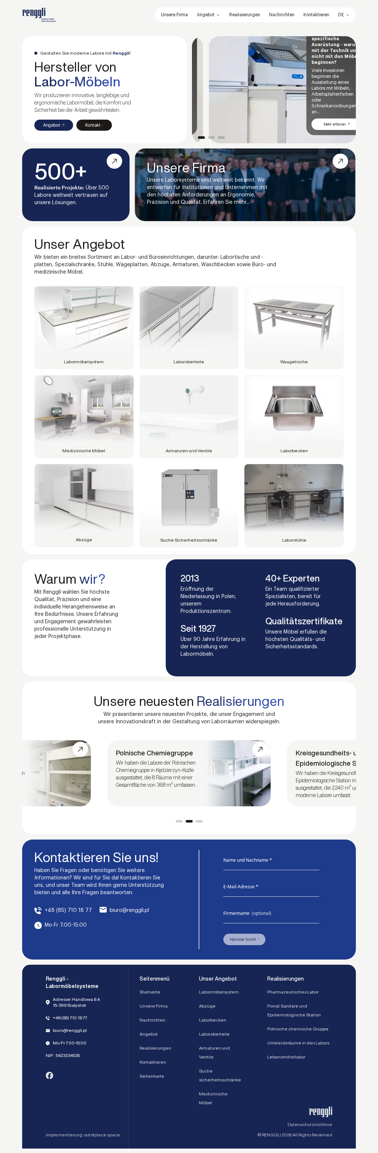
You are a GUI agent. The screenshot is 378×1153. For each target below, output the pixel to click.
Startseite (150, 991)
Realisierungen (155, 1048)
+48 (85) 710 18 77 (68, 910)
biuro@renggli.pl (129, 910)
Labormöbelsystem (219, 991)
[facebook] (49, 1075)
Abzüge (207, 1005)
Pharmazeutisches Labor (293, 991)
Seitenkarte (152, 1076)
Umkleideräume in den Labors (298, 1042)
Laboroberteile (214, 1034)
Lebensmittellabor (286, 1056)
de (341, 15)
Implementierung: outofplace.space (83, 1134)
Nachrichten (152, 1020)
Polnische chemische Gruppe (298, 1028)
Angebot (205, 15)
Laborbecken (212, 1020)
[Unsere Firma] (245, 184)
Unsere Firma (154, 1005)
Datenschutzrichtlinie (310, 1124)
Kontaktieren (153, 1062)
